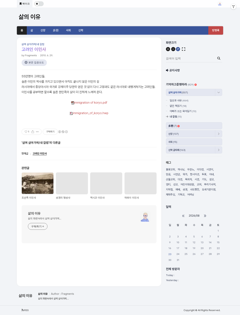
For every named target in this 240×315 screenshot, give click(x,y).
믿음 (168, 174)
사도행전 (194, 189)
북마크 (26, 3)
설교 (211, 179)
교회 (199, 184)
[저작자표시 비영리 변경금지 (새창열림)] (63, 131)
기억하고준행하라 (180, 84)
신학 (80, 30)
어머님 (190, 194)
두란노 (190, 169)
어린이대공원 (187, 184)
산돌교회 (170, 179)
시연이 (209, 169)
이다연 (200, 169)
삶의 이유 (34, 213)
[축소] (173, 49)
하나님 (181, 169)
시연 (197, 179)
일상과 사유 (179, 100)
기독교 (181, 194)
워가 (185, 174)
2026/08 (194, 215)
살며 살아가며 (178, 92)
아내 (211, 174)
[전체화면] (184, 49)
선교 (175, 184)
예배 (178, 189)
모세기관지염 (208, 189)
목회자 (188, 179)
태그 (168, 162)
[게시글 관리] (37, 132)
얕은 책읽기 (178, 105)
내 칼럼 (176, 116)
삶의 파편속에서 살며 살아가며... (44, 218)
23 (169, 254)
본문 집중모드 (36, 62)
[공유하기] (32, 132)
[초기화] (178, 49)
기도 (204, 179)
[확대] (168, 49)
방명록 (215, 30)
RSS (26, 310)
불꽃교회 (170, 169)
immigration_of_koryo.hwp (90, 113)
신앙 (42, 30)
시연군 (176, 174)
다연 (180, 179)
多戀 (55, 30)
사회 (68, 30)
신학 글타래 (176, 150)
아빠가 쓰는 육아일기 (183, 111)
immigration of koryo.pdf (90, 102)
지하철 (169, 189)
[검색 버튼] (218, 58)
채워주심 (170, 194)
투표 (204, 174)
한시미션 (194, 174)
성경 (185, 189)
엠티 (168, 184)
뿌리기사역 (209, 184)
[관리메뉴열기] (233, 6)
